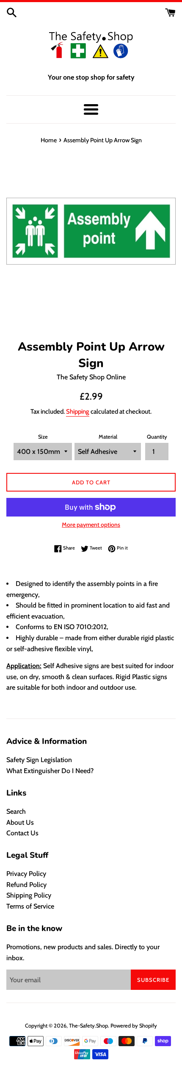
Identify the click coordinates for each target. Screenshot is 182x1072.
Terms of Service (30, 906)
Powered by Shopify (133, 1025)
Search (16, 811)
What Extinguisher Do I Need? (50, 771)
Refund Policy (26, 885)
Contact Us (22, 833)
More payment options (91, 524)
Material (108, 437)
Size (43, 437)
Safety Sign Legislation (39, 760)
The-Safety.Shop (88, 1025)
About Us (20, 822)
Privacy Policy (26, 874)
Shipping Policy (28, 895)
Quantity (157, 437)
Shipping (77, 411)
